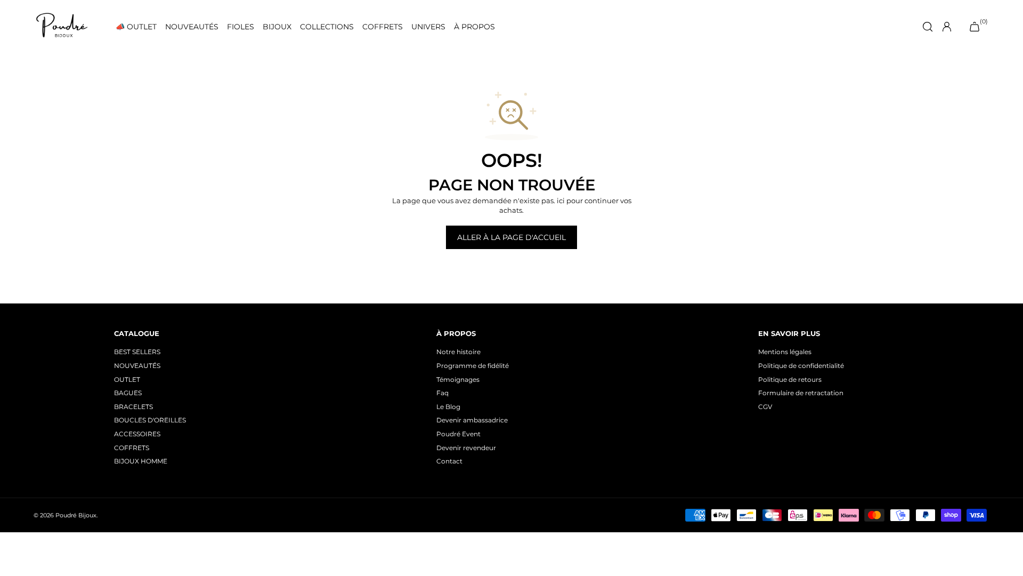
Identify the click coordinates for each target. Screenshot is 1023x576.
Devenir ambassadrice (472, 420)
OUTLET (127, 379)
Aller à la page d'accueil (511, 237)
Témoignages (458, 379)
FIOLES (240, 26)
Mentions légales (784, 352)
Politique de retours (790, 379)
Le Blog (448, 407)
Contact (449, 461)
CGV (765, 407)
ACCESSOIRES (137, 434)
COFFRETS (382, 26)
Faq (442, 393)
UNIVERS (428, 26)
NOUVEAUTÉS (191, 26)
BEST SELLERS (137, 352)
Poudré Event (458, 434)
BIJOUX (277, 26)
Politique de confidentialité (801, 366)
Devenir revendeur (466, 448)
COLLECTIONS (327, 26)
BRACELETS (133, 407)
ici (561, 200)
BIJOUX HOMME (140, 461)
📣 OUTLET (136, 26)
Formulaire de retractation (800, 393)
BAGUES (128, 393)
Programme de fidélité (472, 366)
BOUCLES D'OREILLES (150, 420)
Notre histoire (458, 352)
